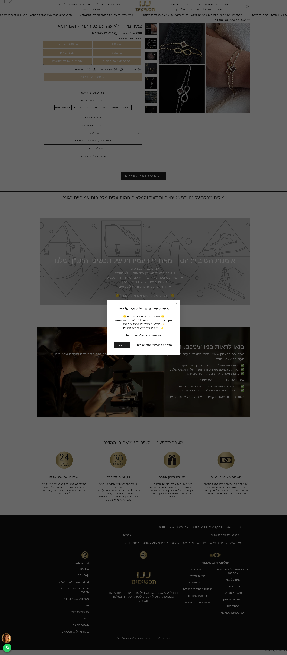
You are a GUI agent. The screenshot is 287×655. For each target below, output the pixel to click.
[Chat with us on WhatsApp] (7, 648)
